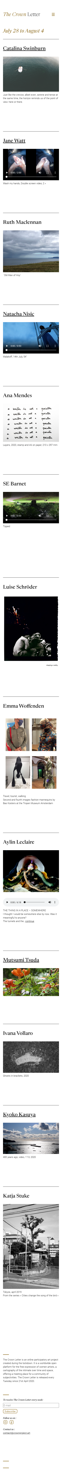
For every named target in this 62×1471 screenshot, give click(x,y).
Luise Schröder (20, 586)
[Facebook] (11, 1422)
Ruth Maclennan (22, 221)
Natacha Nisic (18, 313)
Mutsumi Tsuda (21, 959)
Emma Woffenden (23, 705)
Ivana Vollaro (18, 1032)
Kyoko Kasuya (19, 1114)
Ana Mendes (17, 394)
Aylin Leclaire (18, 841)
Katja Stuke (16, 1195)
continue (29, 921)
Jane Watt (14, 140)
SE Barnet (14, 483)
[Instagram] (5, 1422)
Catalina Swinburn (24, 47)
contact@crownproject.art (16, 1432)
